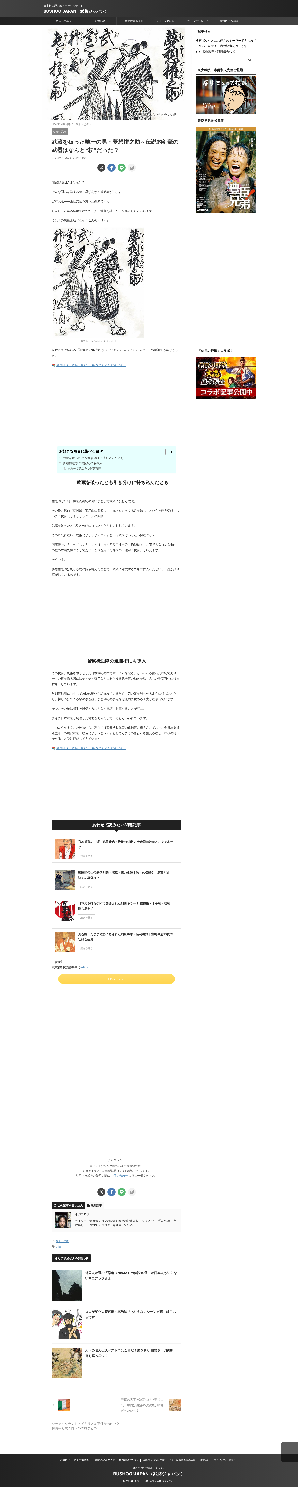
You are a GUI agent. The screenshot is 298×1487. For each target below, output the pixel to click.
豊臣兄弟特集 (81, 1460)
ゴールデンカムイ (197, 21)
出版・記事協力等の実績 (182, 1460)
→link (84, 967)
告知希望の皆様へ (230, 21)
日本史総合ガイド (132, 21)
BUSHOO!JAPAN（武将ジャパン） (76, 11)
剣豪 (58, 1246)
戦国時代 (100, 21)
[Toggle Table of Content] (167, 451)
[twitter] (101, 168)
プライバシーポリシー (226, 1460)
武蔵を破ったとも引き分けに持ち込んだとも (93, 458)
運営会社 (205, 1460)
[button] (289, 1452)
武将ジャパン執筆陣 (154, 1460)
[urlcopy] (132, 168)
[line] (122, 168)
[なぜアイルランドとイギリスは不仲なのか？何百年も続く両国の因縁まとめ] (84, 1405)
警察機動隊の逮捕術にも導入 (82, 463)
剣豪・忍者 (62, 1241)
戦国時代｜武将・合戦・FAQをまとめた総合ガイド (91, 365)
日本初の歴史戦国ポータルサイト (149, 1467)
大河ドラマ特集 (165, 21)
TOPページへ (114, 979)
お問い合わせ (119, 1175)
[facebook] (111, 168)
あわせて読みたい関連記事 (85, 468)
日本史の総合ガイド (104, 1460)
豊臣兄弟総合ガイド (68, 21)
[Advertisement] (116, 413)
